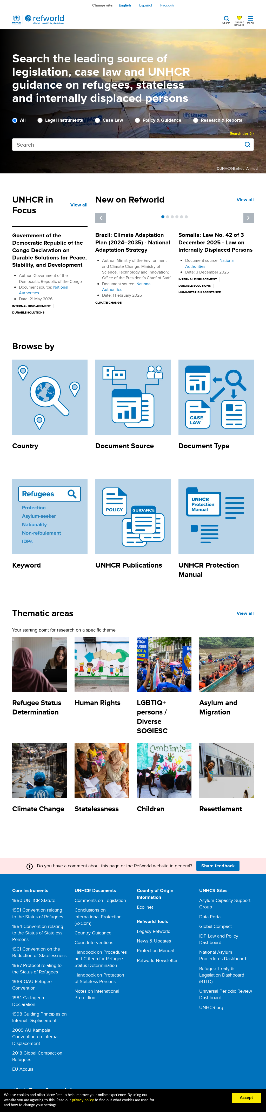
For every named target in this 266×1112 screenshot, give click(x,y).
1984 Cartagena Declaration (28, 1000)
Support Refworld (239, 23)
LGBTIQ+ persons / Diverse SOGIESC (152, 716)
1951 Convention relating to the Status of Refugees (37, 913)
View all (79, 204)
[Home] (38, 20)
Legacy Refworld (153, 931)
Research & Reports (221, 120)
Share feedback (218, 865)
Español (145, 5)
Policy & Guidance (162, 120)
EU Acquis (22, 1069)
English (125, 5)
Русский (167, 5)
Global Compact (215, 926)
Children (150, 808)
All (23, 120)
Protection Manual (155, 950)
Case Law (113, 120)
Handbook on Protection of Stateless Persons (99, 978)
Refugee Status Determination (36, 707)
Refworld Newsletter (157, 960)
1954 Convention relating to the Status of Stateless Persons (37, 932)
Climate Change (38, 808)
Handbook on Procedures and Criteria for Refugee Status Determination (101, 958)
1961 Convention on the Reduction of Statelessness (39, 952)
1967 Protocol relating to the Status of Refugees (37, 968)
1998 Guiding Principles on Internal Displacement (39, 1017)
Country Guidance (93, 932)
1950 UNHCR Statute (33, 900)
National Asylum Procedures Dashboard (222, 955)
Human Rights (98, 702)
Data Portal (210, 916)
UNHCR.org (211, 1007)
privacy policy (83, 1100)
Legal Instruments (64, 120)
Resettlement (220, 808)
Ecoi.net (145, 907)
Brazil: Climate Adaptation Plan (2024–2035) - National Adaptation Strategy (132, 242)
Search (226, 22)
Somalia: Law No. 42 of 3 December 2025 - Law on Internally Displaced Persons (215, 242)
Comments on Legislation (100, 900)
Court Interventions (94, 942)
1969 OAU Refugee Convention (32, 984)
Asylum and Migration (218, 707)
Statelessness (97, 808)
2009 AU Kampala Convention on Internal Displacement (35, 1036)
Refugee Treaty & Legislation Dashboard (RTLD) (221, 975)
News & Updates (154, 941)
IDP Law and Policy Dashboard (218, 939)
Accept (246, 1098)
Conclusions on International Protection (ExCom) (98, 916)
